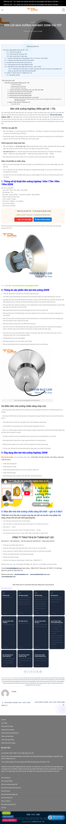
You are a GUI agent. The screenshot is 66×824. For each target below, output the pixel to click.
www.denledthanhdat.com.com (40, 574)
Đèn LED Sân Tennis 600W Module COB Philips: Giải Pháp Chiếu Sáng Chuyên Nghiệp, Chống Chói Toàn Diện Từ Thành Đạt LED (32, 757)
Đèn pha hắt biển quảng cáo (9, 794)
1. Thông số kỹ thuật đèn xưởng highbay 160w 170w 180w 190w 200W (26, 58)
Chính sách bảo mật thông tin (10, 733)
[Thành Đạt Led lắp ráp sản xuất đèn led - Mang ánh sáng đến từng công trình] (33, 10)
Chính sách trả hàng (7, 726)
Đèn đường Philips (7, 781)
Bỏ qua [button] (61, 1)
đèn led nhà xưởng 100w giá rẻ (33, 679)
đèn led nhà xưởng (6, 679)
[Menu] (2, 10)
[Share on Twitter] (31, 671)
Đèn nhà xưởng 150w (19, 683)
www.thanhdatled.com (21, 574)
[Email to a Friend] (34, 671)
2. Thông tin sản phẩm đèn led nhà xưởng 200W (19, 60)
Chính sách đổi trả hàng (8, 743)
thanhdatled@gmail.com (14, 568)
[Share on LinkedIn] (40, 671)
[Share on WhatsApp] (25, 671)
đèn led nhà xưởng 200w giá (48, 679)
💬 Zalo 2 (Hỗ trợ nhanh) (42, 219)
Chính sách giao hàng (7, 740)
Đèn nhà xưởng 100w (8, 683)
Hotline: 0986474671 (9, 820)
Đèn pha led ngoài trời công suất (11, 788)
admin (40, 31)
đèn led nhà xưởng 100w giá (18, 679)
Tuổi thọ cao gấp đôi (13, 52)
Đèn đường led (5, 778)
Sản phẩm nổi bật (13, 75)
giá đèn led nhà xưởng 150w (44, 678)
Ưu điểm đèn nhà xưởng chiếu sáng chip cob (18, 62)
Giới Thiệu (4, 723)
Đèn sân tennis (5, 791)
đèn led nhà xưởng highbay (57, 681)
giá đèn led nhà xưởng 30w (57, 678)
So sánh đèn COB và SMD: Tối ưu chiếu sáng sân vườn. (17, 753)
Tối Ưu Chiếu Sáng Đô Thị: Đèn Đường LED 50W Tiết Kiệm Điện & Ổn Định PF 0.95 (25, 762)
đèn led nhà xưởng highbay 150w (31, 681)
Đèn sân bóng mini (6, 797)
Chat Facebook (7, 816)
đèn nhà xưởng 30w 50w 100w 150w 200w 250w (47, 683)
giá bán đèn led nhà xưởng (29, 678)
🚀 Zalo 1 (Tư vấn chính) (23, 219)
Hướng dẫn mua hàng (7, 729)
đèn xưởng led (36, 685)
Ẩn (38, 46)
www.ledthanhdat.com (9, 576)
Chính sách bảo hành (7, 736)
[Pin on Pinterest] (37, 671)
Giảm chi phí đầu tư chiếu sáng (16, 56)
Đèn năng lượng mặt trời (8, 804)
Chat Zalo (6, 813)
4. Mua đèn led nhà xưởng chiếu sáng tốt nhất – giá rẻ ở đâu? (22, 66)
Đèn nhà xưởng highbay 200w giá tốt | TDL (15, 50)
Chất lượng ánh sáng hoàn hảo (16, 54)
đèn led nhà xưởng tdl (45, 681)
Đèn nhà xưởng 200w (29, 683)
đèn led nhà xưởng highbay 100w (14, 681)
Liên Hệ (3, 719)
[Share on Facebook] (28, 671)
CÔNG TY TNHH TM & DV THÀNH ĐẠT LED (18, 73)
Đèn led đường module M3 (9, 784)
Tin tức (33, 22)
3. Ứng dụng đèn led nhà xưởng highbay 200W (18, 64)
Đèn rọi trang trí (5, 801)
